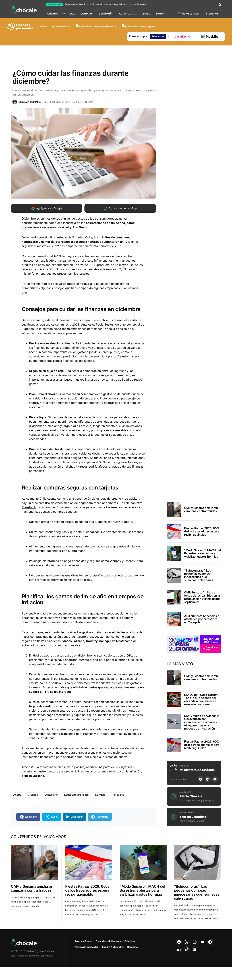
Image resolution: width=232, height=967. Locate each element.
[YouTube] (215, 779)
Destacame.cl (126, 641)
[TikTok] (187, 949)
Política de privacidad (86, 947)
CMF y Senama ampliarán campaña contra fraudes (201, 509)
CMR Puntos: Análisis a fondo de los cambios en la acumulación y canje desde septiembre (202, 597)
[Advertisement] (116, 55)
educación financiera (110, 283)
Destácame (51, 794)
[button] (219, 4)
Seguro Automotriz (113, 947)
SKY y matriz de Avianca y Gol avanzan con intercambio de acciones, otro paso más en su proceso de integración (201, 722)
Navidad (100, 794)
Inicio (43, 26)
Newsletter (190, 13)
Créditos (33, 794)
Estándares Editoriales (108, 941)
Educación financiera (76, 794)
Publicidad (130, 941)
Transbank (29, 507)
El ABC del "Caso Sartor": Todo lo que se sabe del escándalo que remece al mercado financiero (201, 699)
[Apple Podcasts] (208, 779)
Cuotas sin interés (101, 4)
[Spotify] (200, 779)
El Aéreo (141, 4)
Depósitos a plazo (124, 4)
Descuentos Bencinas (77, 4)
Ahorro (17, 794)
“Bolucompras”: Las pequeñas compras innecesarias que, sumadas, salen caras (198, 575)
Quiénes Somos (83, 941)
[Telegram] (210, 942)
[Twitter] (187, 942)
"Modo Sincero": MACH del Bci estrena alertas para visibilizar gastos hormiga (202, 553)
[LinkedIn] (179, 949)
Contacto (132, 947)
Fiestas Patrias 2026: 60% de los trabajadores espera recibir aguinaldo (201, 531)
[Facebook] (179, 942)
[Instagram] (194, 942)
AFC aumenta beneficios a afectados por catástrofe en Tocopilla (201, 619)
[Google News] (194, 949)
